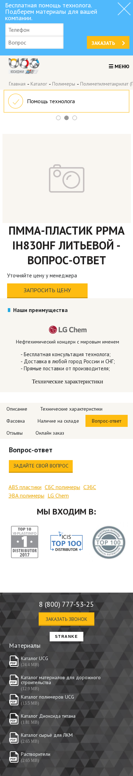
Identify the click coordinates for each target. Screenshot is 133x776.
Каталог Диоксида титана (48, 716)
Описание (16, 409)
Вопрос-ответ (106, 421)
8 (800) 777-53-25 (66, 604)
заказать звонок (66, 619)
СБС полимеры (62, 486)
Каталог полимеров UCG (47, 697)
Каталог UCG (34, 658)
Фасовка (15, 421)
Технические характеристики (71, 409)
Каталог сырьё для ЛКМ (47, 735)
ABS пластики (25, 486)
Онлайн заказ (49, 433)
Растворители (35, 754)
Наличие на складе (58, 421)
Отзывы (14, 433)
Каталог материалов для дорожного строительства (61, 680)
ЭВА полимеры (26, 495)
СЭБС (89, 486)
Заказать (103, 43)
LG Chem (58, 495)
